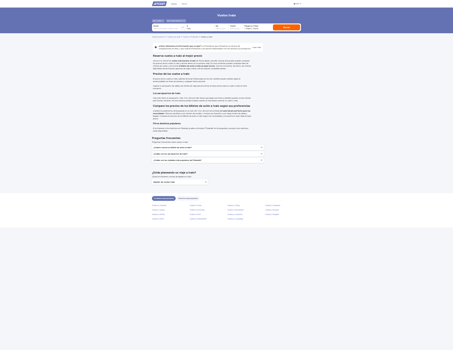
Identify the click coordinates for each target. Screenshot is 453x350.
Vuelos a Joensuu (235, 214)
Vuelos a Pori (195, 214)
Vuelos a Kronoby (197, 210)
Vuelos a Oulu (195, 205)
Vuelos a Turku (233, 205)
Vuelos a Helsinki (159, 205)
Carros (184, 4)
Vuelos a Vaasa (158, 210)
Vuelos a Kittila (158, 214)
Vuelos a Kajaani (272, 214)
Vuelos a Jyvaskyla (235, 219)
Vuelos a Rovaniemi (235, 210)
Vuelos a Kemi (158, 219)
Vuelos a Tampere (272, 205)
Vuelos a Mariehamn (198, 219)
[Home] (159, 3)
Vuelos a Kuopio (272, 210)
